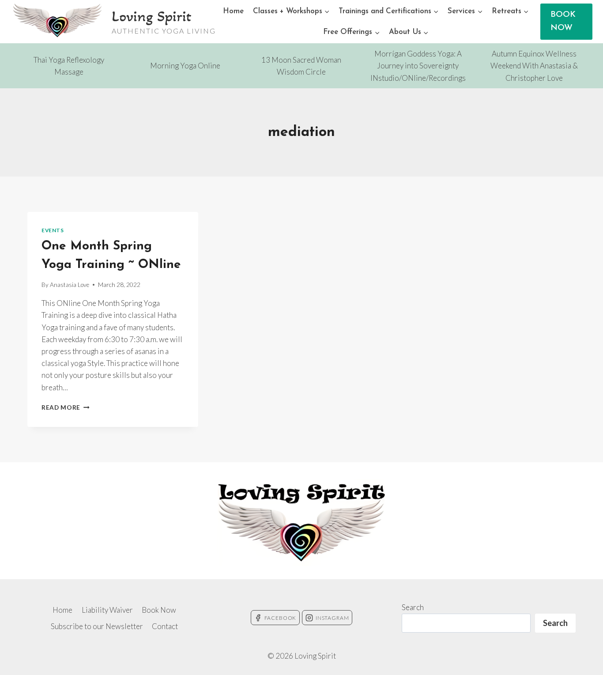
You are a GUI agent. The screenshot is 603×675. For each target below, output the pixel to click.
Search (413, 607)
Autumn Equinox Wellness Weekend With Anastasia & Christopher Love (534, 65)
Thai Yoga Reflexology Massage (69, 65)
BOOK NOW (563, 21)
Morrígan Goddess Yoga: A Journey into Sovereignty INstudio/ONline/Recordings (418, 65)
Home (233, 11)
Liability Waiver (107, 610)
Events (52, 230)
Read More (65, 407)
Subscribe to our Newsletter (97, 626)
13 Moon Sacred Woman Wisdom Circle (301, 65)
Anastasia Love (69, 284)
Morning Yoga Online (185, 65)
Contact (165, 626)
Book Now (159, 610)
